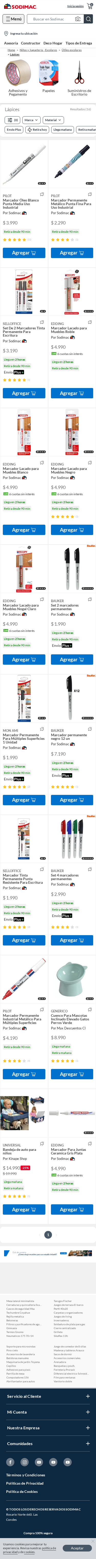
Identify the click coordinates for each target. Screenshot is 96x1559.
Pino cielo (12, 1350)
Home (11, 50)
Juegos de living (63, 1316)
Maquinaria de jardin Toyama (23, 1361)
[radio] (5, 240)
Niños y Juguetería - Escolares (38, 50)
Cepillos (11, 1365)
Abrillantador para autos (20, 1381)
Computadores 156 (17, 1377)
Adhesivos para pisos (18, 1369)
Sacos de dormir (63, 1354)
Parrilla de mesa (15, 1373)
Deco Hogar (53, 43)
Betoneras (12, 1320)
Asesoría (11, 43)
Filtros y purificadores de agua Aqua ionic (24, 1324)
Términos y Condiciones (25, 1475)
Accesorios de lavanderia (20, 1354)
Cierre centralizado (65, 1328)
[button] (61, 19)
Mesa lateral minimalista (20, 1300)
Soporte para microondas (20, 1346)
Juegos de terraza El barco (68, 1304)
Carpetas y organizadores (68, 1312)
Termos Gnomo (15, 1331)
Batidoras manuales (17, 1358)
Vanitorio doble (63, 1381)
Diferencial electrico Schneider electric (72, 1373)
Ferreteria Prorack (64, 1369)
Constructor (30, 43)
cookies (29, 1552)
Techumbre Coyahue (18, 1312)
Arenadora (60, 1361)
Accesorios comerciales (67, 1358)
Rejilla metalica (15, 1316)
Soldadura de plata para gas (69, 1324)
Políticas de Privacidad (25, 1483)
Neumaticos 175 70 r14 (20, 1335)
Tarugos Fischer (63, 1300)
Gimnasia (11, 1328)
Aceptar (77, 1548)
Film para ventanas (64, 1377)
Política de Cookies (22, 1491)
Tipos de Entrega (79, 43)
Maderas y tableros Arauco (69, 1350)
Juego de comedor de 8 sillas (70, 1346)
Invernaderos (61, 1320)
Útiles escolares (72, 50)
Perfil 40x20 (61, 1308)
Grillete (58, 1331)
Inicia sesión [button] (75, 6)
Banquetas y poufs (64, 1365)
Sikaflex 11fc (61, 1335)
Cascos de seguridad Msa (20, 1308)
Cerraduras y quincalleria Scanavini (24, 1304)
